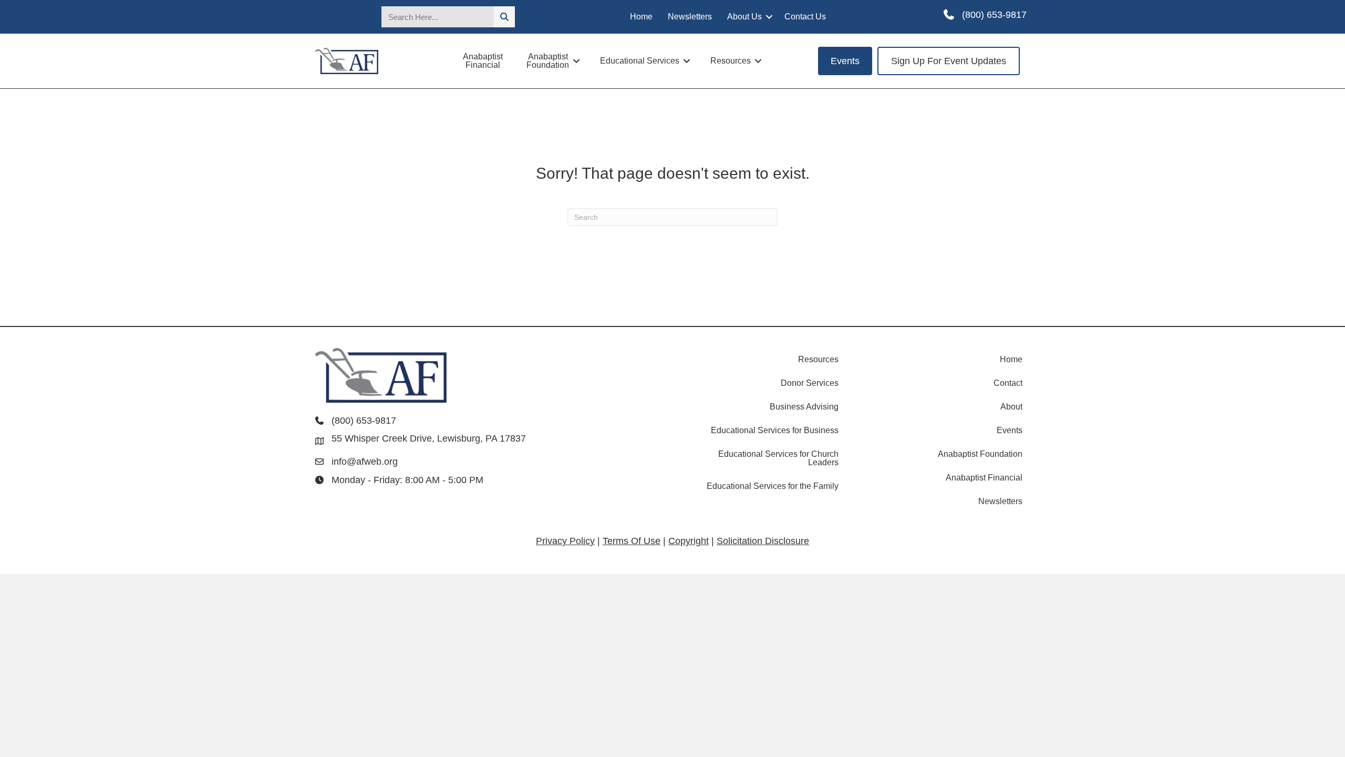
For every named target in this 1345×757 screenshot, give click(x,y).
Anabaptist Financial (483, 60)
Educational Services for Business (775, 430)
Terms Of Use (631, 541)
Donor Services (810, 382)
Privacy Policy (565, 541)
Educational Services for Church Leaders (778, 458)
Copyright (688, 541)
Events (1009, 430)
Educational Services (639, 60)
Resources (730, 60)
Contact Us (805, 16)
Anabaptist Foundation (547, 60)
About (1011, 406)
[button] (769, 16)
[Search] (504, 16)
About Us (744, 16)
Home (641, 16)
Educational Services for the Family (773, 486)
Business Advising (804, 406)
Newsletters (690, 16)
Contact (1008, 382)
